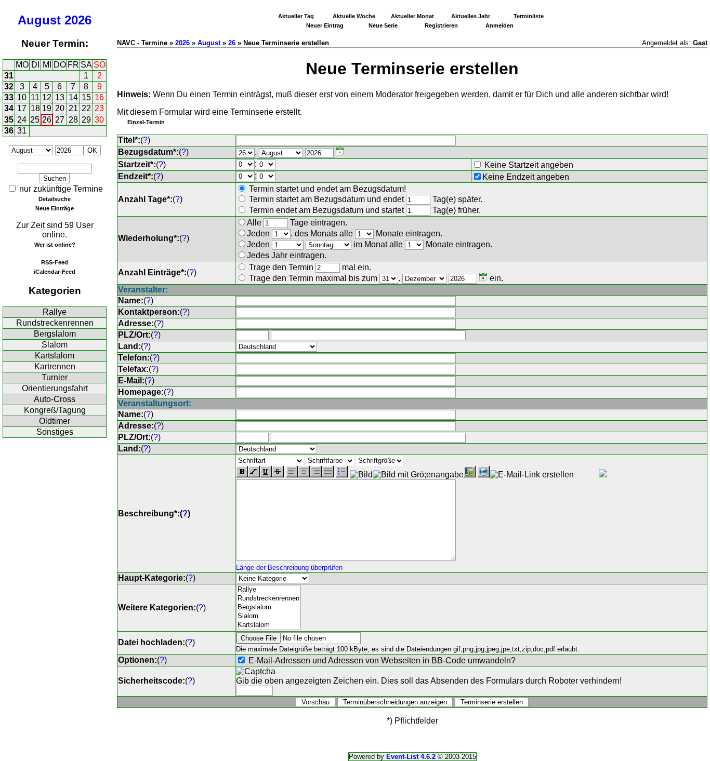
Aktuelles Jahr (470, 16)
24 (22, 119)
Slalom (55, 344)
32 (9, 86)
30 (99, 119)
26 (46, 119)
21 (73, 108)
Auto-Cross (54, 399)
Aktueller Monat (412, 16)
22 (86, 108)
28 (73, 119)
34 (9, 108)
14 (73, 97)
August (39, 20)
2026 (77, 20)
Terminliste (529, 16)
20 (59, 108)
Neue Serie (383, 25)
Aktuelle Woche (354, 16)
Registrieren (441, 25)
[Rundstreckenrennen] (268, 598)
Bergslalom (55, 333)
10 (22, 97)
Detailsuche (54, 199)
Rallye (55, 312)
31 (9, 75)
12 (46, 97)
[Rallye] (268, 589)
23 (99, 108)
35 (9, 119)
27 (59, 119)
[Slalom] (268, 616)
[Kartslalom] (268, 625)
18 (35, 108)
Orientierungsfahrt (55, 388)
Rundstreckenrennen (55, 322)
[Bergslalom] (268, 607)
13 (59, 97)
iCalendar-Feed (54, 272)
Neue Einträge (54, 208)
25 (35, 119)
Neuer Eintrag (325, 25)
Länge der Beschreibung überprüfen (289, 567)
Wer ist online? (54, 245)
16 (99, 97)
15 (86, 97)
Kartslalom (54, 355)
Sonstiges (54, 432)
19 (46, 108)
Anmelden (499, 25)
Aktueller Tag (296, 16)
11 (35, 97)
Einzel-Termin (146, 122)
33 (9, 97)
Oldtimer (54, 421)
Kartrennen (54, 366)
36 (9, 130)
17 (22, 108)
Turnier (55, 377)
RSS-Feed (54, 262)
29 (86, 119)
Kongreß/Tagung (55, 410)
